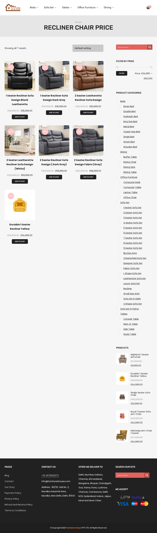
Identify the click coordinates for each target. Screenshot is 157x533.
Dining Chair (129, 162)
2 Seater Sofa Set (132, 212)
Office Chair (130, 197)
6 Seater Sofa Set (132, 232)
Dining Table (130, 172)
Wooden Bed (130, 146)
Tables (65, 7)
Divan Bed (128, 106)
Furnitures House (73, 528)
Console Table (131, 319)
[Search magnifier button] (149, 47)
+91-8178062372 (50, 475)
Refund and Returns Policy (19, 504)
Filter (121, 73)
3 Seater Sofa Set (132, 217)
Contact (9, 481)
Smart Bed (129, 141)
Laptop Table (130, 192)
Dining (107, 7)
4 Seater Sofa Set (132, 222)
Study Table (129, 334)
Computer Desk (131, 182)
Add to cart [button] (20, 117)
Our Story (10, 487)
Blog (7, 475)
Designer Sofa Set (132, 263)
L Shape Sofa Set (132, 273)
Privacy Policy (12, 498)
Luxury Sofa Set (131, 283)
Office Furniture (87, 7)
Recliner (127, 288)
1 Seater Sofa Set (132, 207)
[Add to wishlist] (18, 88)
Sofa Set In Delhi (132, 298)
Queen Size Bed (131, 131)
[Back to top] (154, 530)
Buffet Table (130, 156)
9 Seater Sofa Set (132, 248)
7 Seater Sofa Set (132, 237)
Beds (33, 7)
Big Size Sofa (130, 253)
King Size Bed (130, 121)
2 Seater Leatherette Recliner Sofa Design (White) (19, 164)
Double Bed (129, 111)
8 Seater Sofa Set (132, 243)
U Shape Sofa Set (132, 303)
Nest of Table (130, 324)
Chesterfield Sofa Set (134, 258)
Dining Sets (129, 167)
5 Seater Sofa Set (132, 227)
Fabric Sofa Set (131, 268)
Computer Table (132, 187)
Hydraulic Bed (130, 116)
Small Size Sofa (131, 293)
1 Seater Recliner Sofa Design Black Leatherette (20, 100)
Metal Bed (128, 126)
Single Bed (128, 136)
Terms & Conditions (15, 510)
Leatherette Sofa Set (134, 278)
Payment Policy (13, 492)
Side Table (128, 329)
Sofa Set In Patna (129, 308)
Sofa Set (49, 7)
